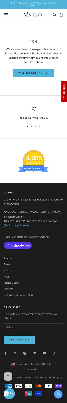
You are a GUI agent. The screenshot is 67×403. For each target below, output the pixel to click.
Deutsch (31, 369)
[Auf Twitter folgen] (15, 353)
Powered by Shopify (50, 377)
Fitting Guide (11, 282)
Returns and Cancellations (19, 295)
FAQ (6, 276)
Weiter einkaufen (33, 72)
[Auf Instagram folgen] (25, 353)
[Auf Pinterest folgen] (34, 353)
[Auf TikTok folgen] (54, 353)
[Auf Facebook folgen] (5, 353)
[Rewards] (9, 393)
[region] (33, 113)
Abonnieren (19, 339)
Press (7, 264)
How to (8, 270)
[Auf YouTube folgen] (44, 353)
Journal (8, 258)
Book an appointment (17, 225)
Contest (8, 289)
